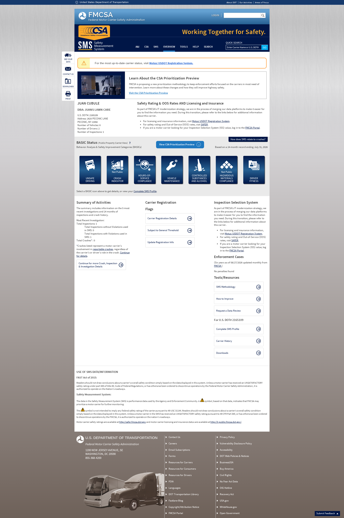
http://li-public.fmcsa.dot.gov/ (225, 421)
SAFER (204, 124)
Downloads (222, 353)
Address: (82, 118)
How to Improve (224, 298)
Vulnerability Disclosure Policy (236, 443)
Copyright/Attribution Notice (184, 507)
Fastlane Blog (176, 500)
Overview (169, 46)
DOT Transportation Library (184, 494)
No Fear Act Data (229, 481)
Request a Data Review (228, 310)
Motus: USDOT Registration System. (171, 63)
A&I (137, 46)
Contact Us (174, 437)
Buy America (227, 468)
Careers (173, 443)
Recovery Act (227, 494)
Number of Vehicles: (88, 125)
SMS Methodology (225, 286)
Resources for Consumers (182, 468)
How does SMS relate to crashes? (248, 139)
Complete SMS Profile (145, 191)
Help (196, 46)
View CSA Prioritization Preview (176, 144)
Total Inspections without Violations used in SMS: (106, 228)
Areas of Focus (262, 2)
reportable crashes (103, 249)
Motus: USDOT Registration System (211, 121)
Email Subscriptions (179, 450)
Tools (184, 46)
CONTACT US (68, 74)
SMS (155, 46)
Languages (174, 488)
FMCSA (218, 266)
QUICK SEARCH (234, 42)
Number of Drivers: (87, 128)
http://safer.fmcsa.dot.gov (132, 421)
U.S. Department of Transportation (121, 438)
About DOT (232, 2)
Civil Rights (226, 475)
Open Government (229, 513)
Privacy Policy (227, 437)
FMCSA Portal (252, 127)
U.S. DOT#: (83, 115)
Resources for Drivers (180, 475)
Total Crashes (84, 240)
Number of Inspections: (90, 132)
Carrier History (224, 341)
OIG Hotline (226, 488)
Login (215, 15)
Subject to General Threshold (163, 230)
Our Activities (245, 2)
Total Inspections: (86, 223)
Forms (172, 456)
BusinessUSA (226, 462)
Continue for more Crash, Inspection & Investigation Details (98, 265)
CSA (146, 46)
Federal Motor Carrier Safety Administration (112, 444)
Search (208, 46)
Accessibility (226, 450)
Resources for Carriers (181, 462)
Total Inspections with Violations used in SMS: (105, 235)
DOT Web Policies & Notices (234, 456)
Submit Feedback (325, 513)
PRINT (68, 99)
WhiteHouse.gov (228, 507)
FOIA (171, 481)
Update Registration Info (161, 242)
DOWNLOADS (68, 86)
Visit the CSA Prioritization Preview (148, 93)
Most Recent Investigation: (90, 220)
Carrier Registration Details (162, 218)
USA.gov (224, 500)
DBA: (81, 109)
